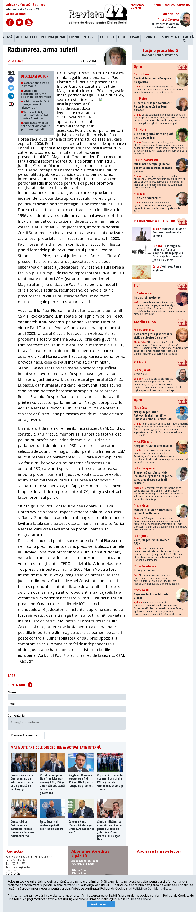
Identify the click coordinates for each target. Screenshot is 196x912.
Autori (170, 4)
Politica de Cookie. (139, 899)
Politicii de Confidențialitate (151, 888)
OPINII (74, 37)
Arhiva (158, 4)
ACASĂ (7, 37)
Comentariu (16, 715)
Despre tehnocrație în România (35, 84)
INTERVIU (89, 37)
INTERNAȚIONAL (53, 37)
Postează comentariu (26, 735)
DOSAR (134, 37)
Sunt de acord (101, 904)
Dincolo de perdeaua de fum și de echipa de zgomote (36, 94)
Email (11, 704)
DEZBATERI (150, 37)
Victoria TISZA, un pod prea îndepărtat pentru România (34, 115)
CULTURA (107, 37)
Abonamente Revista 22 (22, 9)
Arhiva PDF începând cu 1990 (25, 4)
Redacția (183, 4)
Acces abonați (16, 13)
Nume (12, 692)
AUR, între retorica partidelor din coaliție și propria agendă (35, 126)
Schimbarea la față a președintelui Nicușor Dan (35, 104)
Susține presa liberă (160, 52)
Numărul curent (137, 6)
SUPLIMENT (171, 37)
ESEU (121, 37)
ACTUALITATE (26, 37)
